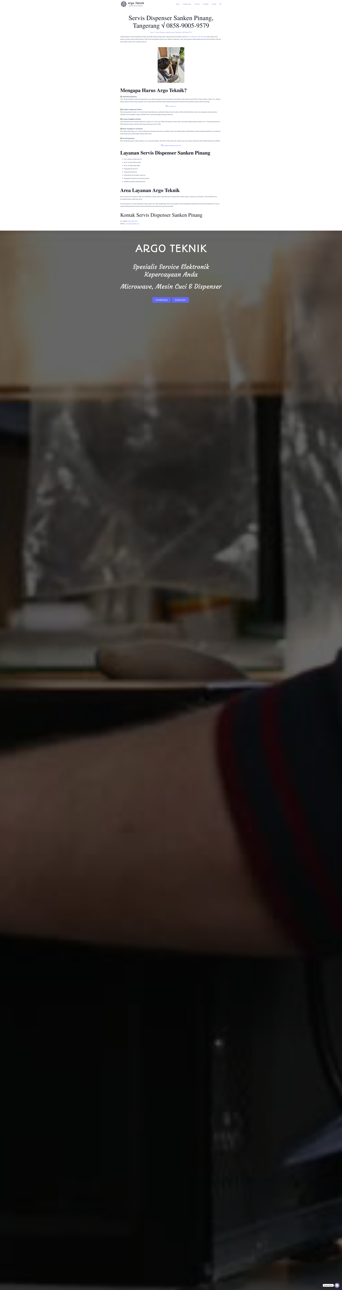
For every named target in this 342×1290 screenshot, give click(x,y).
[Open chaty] (337, 1285)
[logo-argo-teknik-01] (132, 4)
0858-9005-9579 (133, 221)
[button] (220, 4)
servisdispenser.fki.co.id (132, 224)
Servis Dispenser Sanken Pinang (197, 37)
